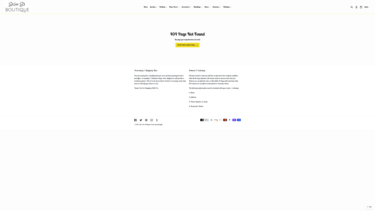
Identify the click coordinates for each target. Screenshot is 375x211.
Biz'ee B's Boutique (144, 124)
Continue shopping (186, 45)
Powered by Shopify (156, 124)
